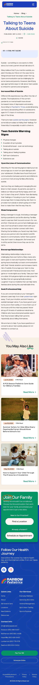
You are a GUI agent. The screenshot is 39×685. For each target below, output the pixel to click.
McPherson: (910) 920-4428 (11, 634)
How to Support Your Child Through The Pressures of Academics (18, 474)
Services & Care (7, 604)
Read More (28, 392)
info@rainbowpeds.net (9, 626)
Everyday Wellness (26, 596)
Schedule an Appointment (19, 535)
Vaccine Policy (34, 676)
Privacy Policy (24, 676)
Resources (5, 615)
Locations (4, 608)
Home (16, 13)
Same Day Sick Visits (27, 600)
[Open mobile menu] (33, 4)
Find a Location (19, 521)
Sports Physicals (25, 611)
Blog (23, 13)
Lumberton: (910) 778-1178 (10, 641)
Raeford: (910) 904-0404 (10, 645)
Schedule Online (19, 660)
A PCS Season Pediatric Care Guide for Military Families (18, 385)
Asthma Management (27, 604)
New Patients (6, 611)
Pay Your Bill (19, 653)
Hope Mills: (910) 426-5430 (10, 637)
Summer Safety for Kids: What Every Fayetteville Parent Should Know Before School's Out (19, 429)
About (3, 600)
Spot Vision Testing (26, 608)
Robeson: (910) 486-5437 (10, 630)
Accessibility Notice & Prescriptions (10, 676)
